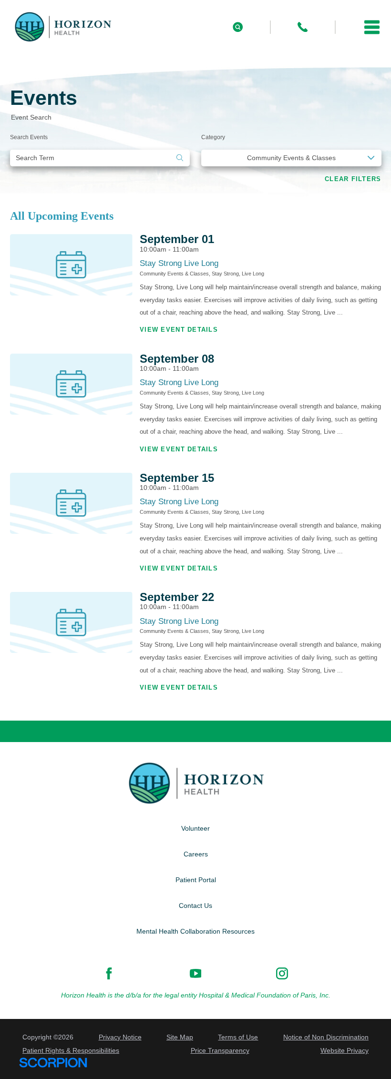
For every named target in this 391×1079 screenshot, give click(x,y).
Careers (196, 854)
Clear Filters (353, 179)
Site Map (179, 1037)
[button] (372, 27)
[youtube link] (195, 973)
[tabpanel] (195, 467)
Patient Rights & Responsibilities (70, 1050)
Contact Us (195, 905)
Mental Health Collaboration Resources (195, 931)
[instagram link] (282, 973)
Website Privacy (344, 1050)
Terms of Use (238, 1037)
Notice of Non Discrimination (326, 1037)
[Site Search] (238, 27)
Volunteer (195, 828)
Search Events (29, 137)
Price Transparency (220, 1050)
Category (213, 137)
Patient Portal (195, 880)
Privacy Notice (120, 1037)
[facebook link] (109, 973)
